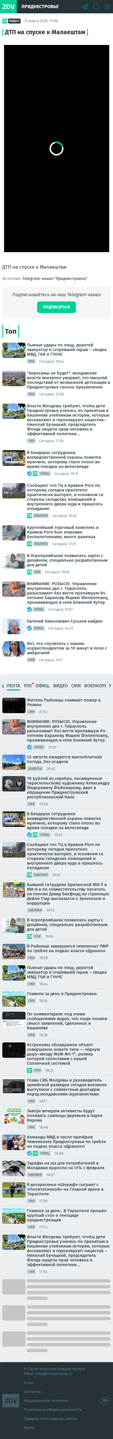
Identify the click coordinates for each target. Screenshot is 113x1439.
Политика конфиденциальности (53, 1409)
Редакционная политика (46, 1400)
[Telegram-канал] (85, 6)
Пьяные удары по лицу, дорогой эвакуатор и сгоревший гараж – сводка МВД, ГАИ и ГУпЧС (67, 349)
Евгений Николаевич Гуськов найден (65, 621)
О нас (28, 1382)
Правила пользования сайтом (50, 1418)
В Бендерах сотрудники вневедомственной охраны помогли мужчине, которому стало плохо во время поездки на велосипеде (64, 459)
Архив (29, 1427)
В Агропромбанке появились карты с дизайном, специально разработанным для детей (67, 560)
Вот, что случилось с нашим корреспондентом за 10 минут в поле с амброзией (67, 648)
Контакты (32, 1391)
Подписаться (56, 307)
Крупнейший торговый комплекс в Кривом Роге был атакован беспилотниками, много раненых (63, 532)
